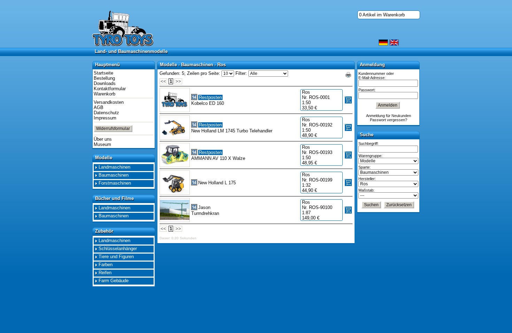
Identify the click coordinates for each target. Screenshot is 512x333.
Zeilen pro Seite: (203, 73)
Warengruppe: (370, 156)
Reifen (105, 272)
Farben (106, 264)
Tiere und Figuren (116, 256)
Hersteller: (367, 179)
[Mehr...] (175, 127)
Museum (102, 144)
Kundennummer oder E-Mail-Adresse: (376, 75)
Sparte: (364, 167)
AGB (98, 107)
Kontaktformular (110, 88)
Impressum (105, 118)
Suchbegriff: (368, 143)
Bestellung (104, 78)
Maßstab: (366, 190)
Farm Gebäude (114, 280)
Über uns (103, 139)
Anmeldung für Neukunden (388, 116)
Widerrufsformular (113, 128)
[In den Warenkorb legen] (348, 99)
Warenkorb (104, 93)
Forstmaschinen (115, 183)
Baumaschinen (114, 175)
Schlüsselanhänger (118, 248)
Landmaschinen (114, 167)
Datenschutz (106, 112)
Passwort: (366, 90)
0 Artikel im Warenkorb (382, 14)
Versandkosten (109, 102)
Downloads (105, 83)
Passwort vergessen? (388, 120)
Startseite (103, 73)
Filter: (241, 73)
